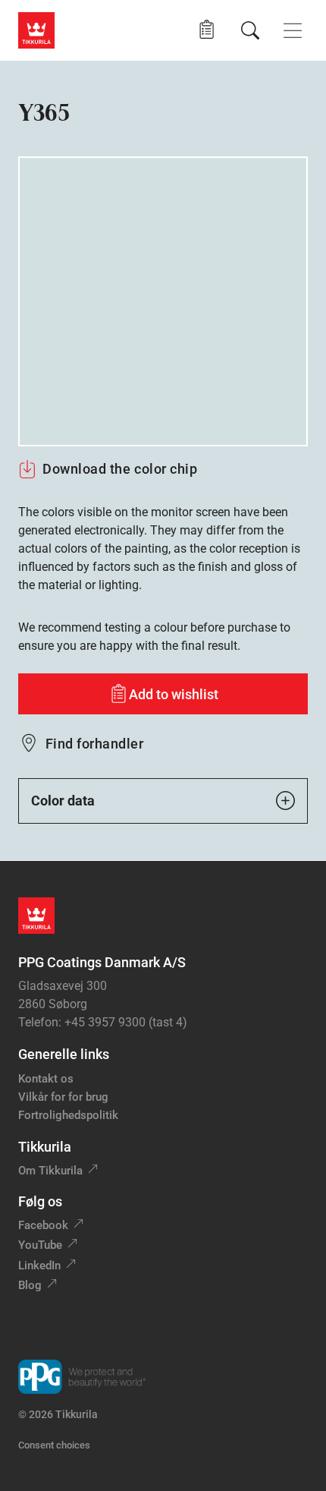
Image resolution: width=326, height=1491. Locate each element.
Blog (30, 1285)
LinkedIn (39, 1265)
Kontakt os (46, 1079)
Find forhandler (94, 744)
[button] (206, 30)
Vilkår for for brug (63, 1097)
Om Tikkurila (50, 1170)
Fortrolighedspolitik (68, 1115)
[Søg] (250, 30)
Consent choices (54, 1445)
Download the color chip (119, 469)
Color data (63, 801)
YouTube (40, 1245)
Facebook (43, 1225)
